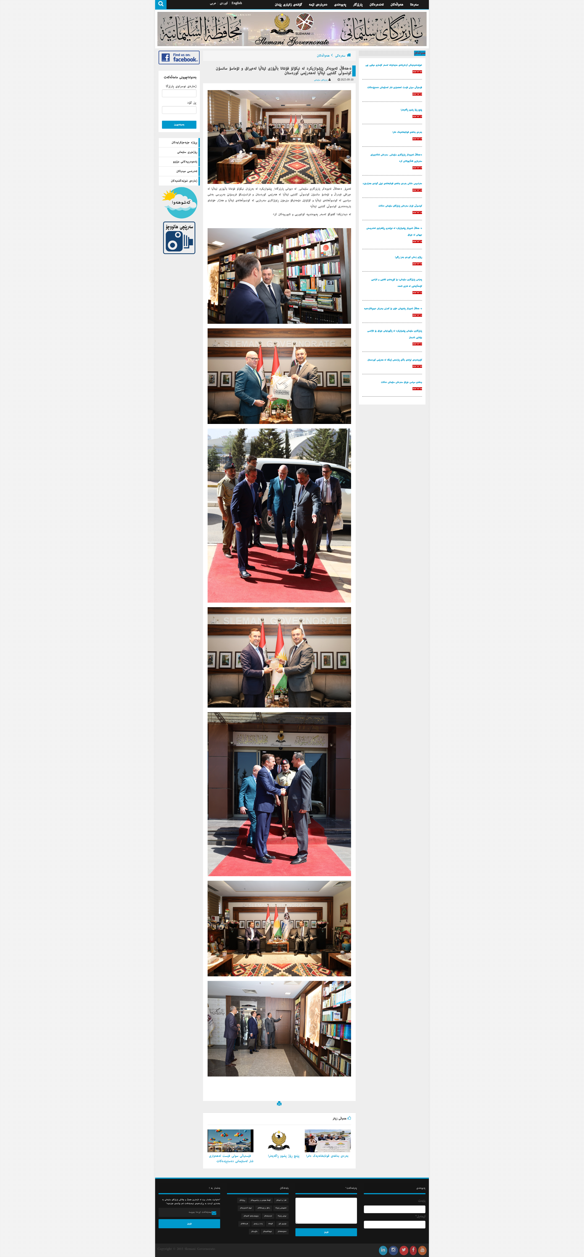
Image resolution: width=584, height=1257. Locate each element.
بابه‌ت (421, 1200)
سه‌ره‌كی (340, 55)
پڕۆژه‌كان (242, 1200)
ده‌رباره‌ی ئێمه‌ (318, 4)
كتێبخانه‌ (270, 1224)
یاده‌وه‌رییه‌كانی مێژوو (185, 161)
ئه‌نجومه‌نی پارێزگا (281, 1208)
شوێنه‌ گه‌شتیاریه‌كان (246, 1208)
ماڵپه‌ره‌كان (254, 1231)
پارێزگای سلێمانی (321, 79)
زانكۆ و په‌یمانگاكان (264, 1208)
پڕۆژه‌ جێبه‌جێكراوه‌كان (184, 142)
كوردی (224, 3)
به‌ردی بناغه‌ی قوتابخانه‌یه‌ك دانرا (328, 1155)
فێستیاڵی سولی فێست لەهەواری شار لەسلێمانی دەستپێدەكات (231, 1158)
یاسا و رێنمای (258, 1224)
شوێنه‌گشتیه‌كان (267, 1231)
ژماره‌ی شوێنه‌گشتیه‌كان (184, 181)
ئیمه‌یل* (420, 1216)
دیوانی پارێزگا (282, 1216)
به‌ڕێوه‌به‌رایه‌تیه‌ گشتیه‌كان (251, 1216)
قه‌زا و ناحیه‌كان (281, 1200)
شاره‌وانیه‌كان (268, 1216)
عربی (213, 3)
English (237, 3)
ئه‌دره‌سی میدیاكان (186, 171)
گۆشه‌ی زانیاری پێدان (288, 4)
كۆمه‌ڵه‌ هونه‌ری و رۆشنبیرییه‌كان (261, 1200)
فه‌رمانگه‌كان (244, 1224)
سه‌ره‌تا (414, 4)
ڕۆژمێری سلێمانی (187, 152)
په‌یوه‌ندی (340, 4)
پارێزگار (358, 4)
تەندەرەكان (377, 4)
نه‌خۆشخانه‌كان (282, 1231)
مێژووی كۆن (282, 1224)
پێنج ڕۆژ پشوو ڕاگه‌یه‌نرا (284, 1155)
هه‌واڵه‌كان (397, 4)
